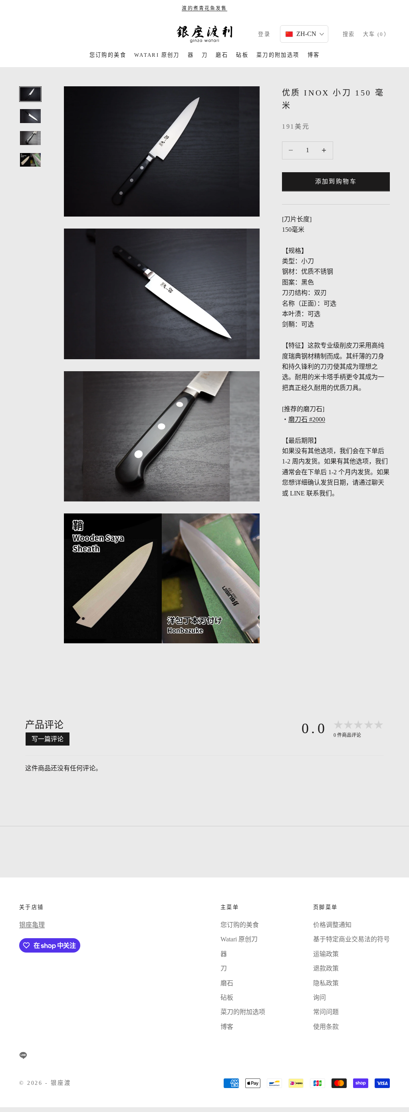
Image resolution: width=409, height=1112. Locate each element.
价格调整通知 (332, 924)
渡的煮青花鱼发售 (204, 8)
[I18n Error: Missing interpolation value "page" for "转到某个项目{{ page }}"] (30, 116)
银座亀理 (32, 924)
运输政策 (326, 954)
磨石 (222, 55)
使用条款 (326, 1026)
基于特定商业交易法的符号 (351, 939)
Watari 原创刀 (157, 55)
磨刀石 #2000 (306, 419)
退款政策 (326, 968)
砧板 (242, 55)
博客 (314, 55)
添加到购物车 (336, 181)
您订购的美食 (107, 55)
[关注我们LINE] (23, 1055)
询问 (319, 997)
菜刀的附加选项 (278, 55)
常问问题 (326, 1012)
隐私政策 (326, 983)
